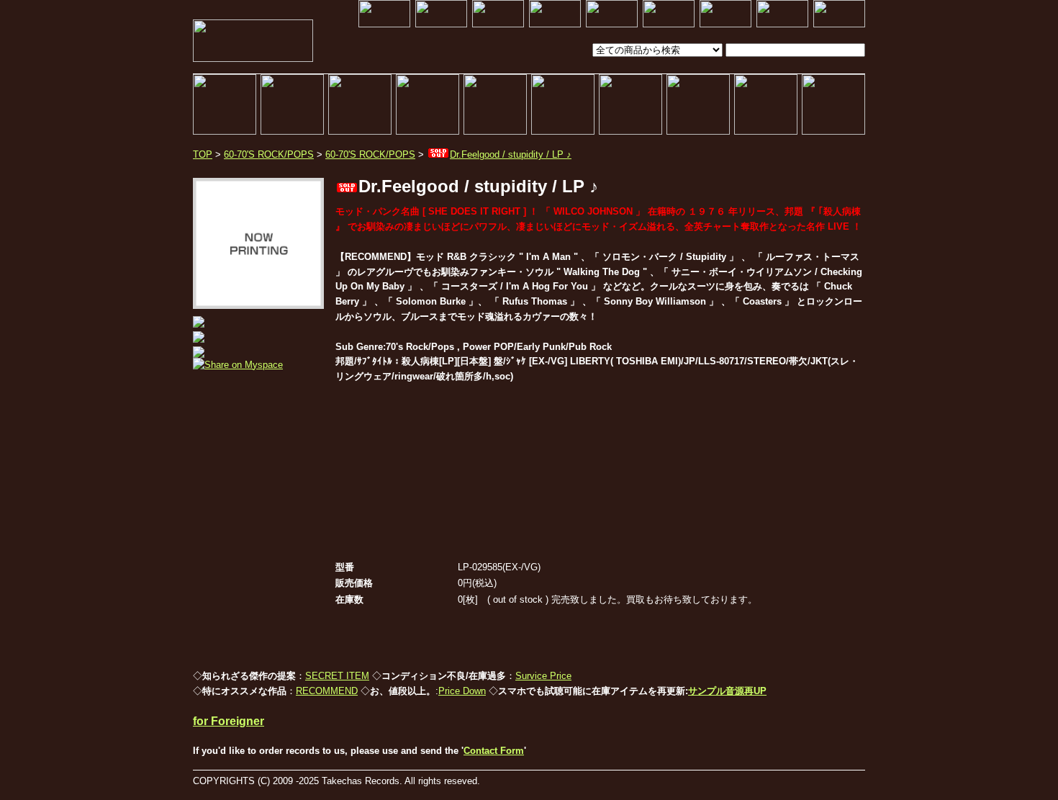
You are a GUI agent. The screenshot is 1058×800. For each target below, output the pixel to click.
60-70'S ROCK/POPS (269, 154)
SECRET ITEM (337, 675)
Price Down (462, 691)
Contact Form (494, 750)
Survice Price (543, 675)
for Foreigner (228, 721)
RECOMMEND (327, 691)
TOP (202, 154)
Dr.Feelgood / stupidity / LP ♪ (510, 154)
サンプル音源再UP (727, 691)
